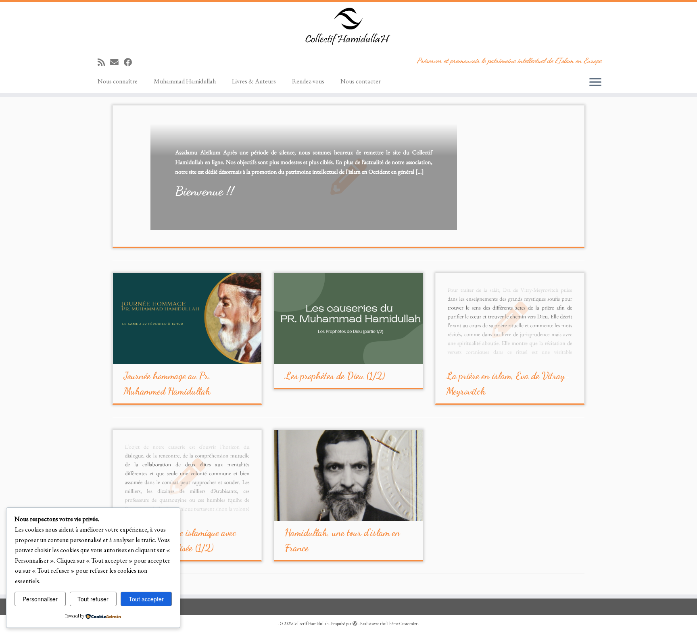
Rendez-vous (308, 81)
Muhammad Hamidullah (185, 81)
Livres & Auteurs (254, 81)
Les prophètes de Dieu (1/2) (335, 376)
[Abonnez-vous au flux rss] (104, 62)
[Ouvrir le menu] (595, 83)
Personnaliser (40, 599)
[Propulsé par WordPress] (355, 622)
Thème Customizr (401, 623)
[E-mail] (117, 62)
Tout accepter (146, 599)
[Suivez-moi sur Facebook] (131, 62)
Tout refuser (93, 599)
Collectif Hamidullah (310, 623)
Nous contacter (360, 81)
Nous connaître (118, 81)
